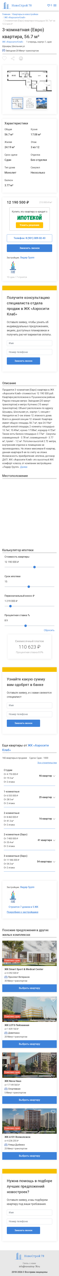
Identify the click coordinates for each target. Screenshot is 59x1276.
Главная (6, 14)
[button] (13, 58)
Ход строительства (47, 762)
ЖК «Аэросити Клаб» (14, 17)
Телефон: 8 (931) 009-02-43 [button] (29, 238)
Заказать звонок (23, 361)
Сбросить (49, 630)
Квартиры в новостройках (25, 14)
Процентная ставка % (17, 615)
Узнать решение (29, 225)
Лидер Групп (27, 257)
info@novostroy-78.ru (29, 1266)
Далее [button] (23, 467)
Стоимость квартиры (17, 556)
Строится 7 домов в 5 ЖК (23, 906)
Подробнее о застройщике (22, 912)
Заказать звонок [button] (30, 248)
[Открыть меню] (55, 5)
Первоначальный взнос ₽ (19, 595)
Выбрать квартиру (29, 988)
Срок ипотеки (12, 576)
